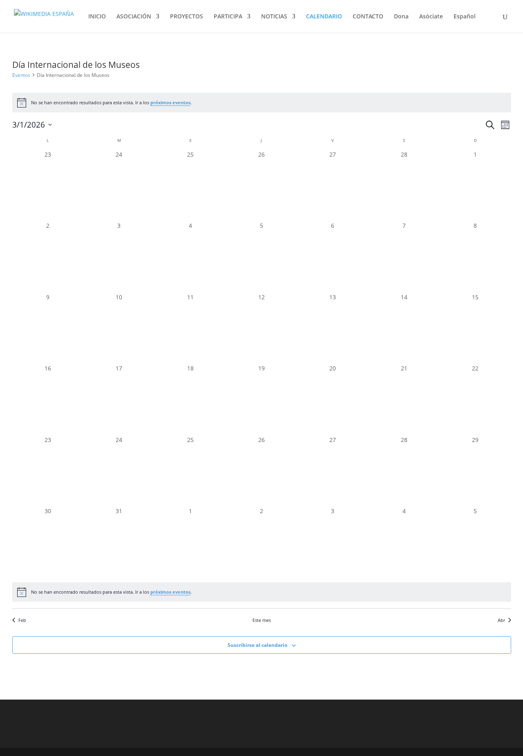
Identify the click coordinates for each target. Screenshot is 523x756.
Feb (22, 620)
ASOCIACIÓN (133, 16)
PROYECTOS (186, 16)
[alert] (261, 102)
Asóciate (431, 16)
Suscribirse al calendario (257, 645)
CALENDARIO (324, 16)
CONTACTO (368, 16)
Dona (401, 16)
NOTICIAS (274, 16)
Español (465, 16)
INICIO (97, 16)
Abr (501, 620)
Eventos (21, 75)
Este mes (262, 620)
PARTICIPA (228, 16)
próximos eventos (170, 102)
